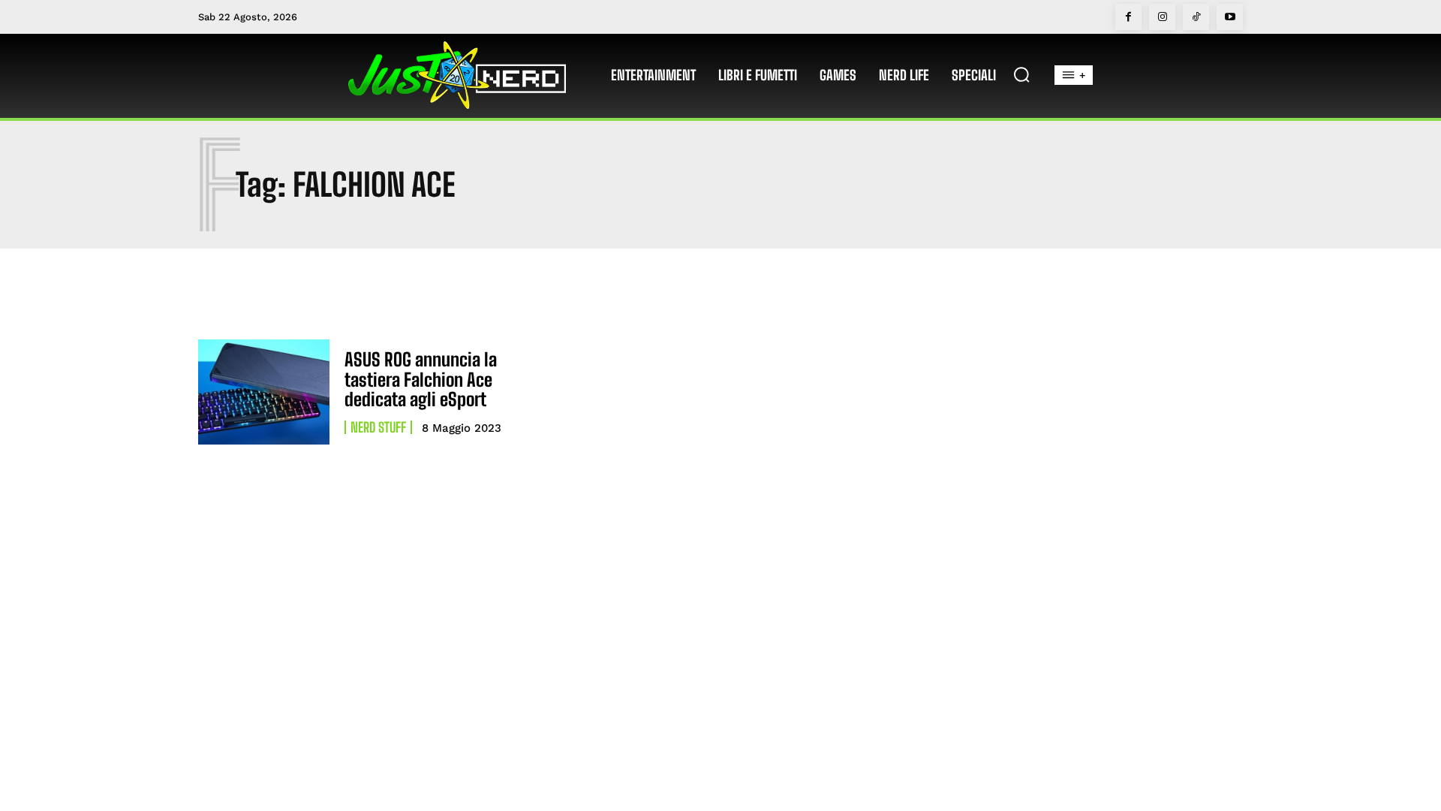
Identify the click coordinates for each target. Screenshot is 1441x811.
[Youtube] (1230, 17)
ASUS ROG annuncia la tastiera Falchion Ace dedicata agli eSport (420, 379)
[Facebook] (1128, 17)
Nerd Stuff (378, 427)
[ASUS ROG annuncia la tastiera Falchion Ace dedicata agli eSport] (263, 392)
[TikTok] (1196, 17)
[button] (1021, 74)
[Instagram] (1162, 17)
